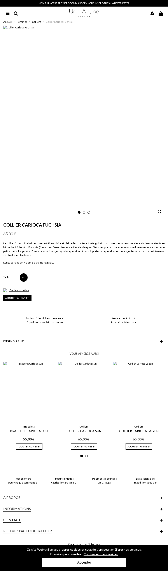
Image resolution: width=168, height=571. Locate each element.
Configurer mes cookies (101, 554)
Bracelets (29, 426)
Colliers (84, 426)
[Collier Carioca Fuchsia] (159, 211)
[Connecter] (152, 13)
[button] (79, 212)
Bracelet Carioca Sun (29, 431)
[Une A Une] (84, 13)
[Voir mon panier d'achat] (160, 13)
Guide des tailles (19, 290)
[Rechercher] (16, 13)
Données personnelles (65, 554)
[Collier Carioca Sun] (84, 392)
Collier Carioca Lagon (139, 431)
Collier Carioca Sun (84, 431)
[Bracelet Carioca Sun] (29, 392)
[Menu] (7, 13)
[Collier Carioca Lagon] (138, 392)
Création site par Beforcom (84, 544)
